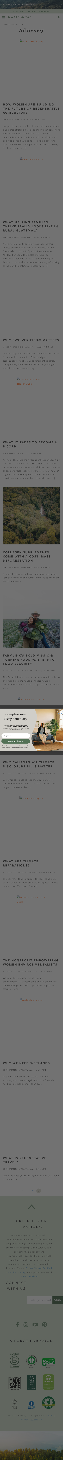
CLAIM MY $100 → (15, 741)
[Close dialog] (60, 711)
